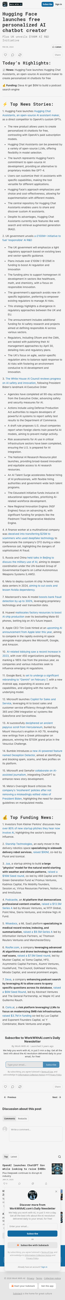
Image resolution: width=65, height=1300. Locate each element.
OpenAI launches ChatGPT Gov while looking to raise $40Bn (24, 1167)
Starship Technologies (18, 843)
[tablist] (15, 1119)
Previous (12, 1097)
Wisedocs (11, 923)
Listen (58, 47)
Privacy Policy (32, 1258)
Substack (17, 1293)
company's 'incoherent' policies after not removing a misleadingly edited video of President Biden (26, 794)
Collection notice (52, 1278)
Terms (39, 1278)
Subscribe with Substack (35, 1245)
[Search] (60, 1157)
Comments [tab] (9, 1118)
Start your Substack (24, 1285)
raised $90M (41, 852)
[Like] (5, 55)
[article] (32, 1174)
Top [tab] (6, 1156)
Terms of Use (47, 1252)
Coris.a (9, 1007)
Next (54, 1097)
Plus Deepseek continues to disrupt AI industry (22, 1174)
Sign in (58, 4)
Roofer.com (12, 947)
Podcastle (11, 899)
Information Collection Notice (38, 1255)
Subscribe (47, 4)
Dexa (8, 979)
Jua (8, 863)
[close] (56, 1191)
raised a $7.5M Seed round (33, 955)
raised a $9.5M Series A (38, 931)
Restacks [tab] (22, 1118)
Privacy (30, 1278)
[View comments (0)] (13, 55)
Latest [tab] (14, 1156)
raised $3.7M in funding (16, 1015)
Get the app (47, 1285)
